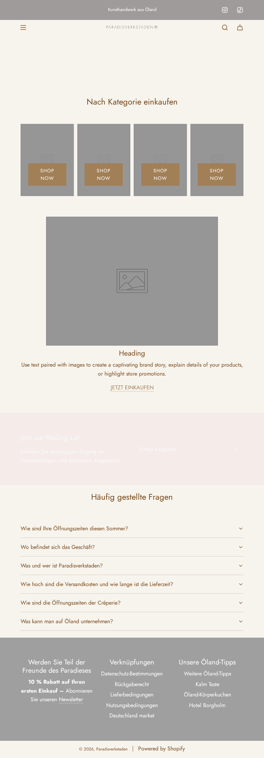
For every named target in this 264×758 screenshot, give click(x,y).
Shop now (47, 174)
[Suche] (224, 27)
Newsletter (71, 699)
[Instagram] (224, 10)
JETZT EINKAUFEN (132, 387)
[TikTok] (240, 10)
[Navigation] (23, 27)
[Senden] (235, 448)
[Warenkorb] (240, 27)
